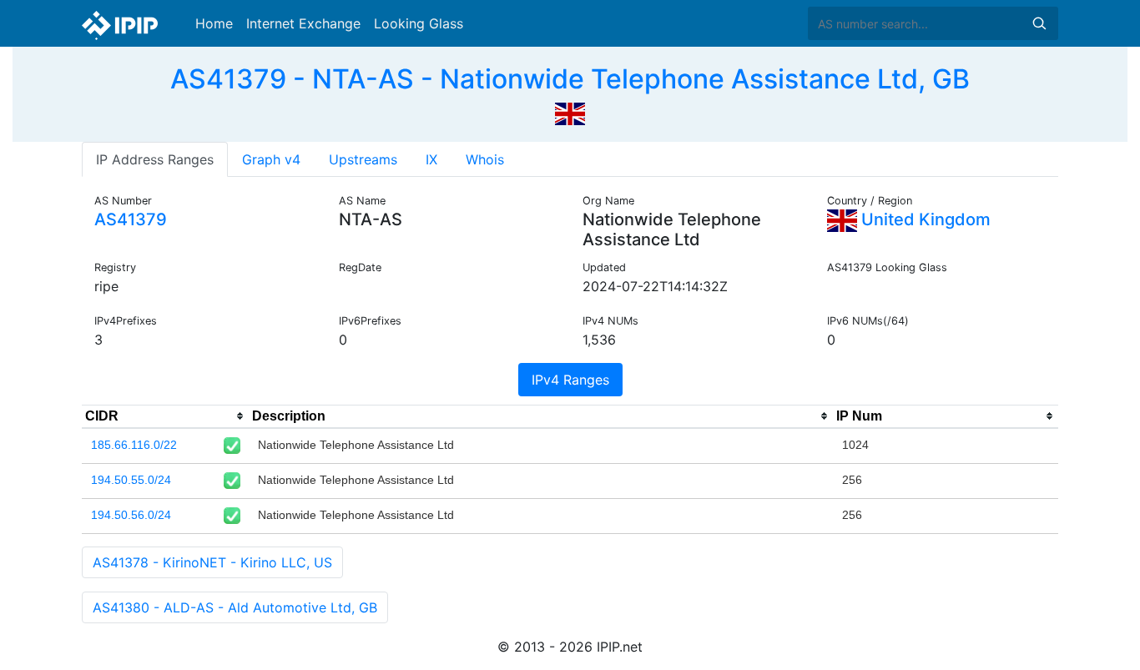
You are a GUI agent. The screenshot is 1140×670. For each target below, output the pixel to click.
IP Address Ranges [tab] (155, 159)
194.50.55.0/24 (131, 479)
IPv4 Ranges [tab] (570, 379)
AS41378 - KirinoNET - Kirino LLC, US (212, 562)
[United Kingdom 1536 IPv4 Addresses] (570, 111)
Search (1039, 23)
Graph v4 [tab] (271, 159)
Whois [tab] (485, 159)
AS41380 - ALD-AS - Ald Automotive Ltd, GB (235, 607)
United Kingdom (924, 219)
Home (214, 23)
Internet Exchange (303, 23)
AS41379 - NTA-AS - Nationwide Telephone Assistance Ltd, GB (570, 79)
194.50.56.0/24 (131, 514)
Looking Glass (418, 23)
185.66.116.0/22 (134, 444)
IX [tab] (431, 159)
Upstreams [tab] (363, 159)
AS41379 (130, 219)
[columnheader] (165, 416)
